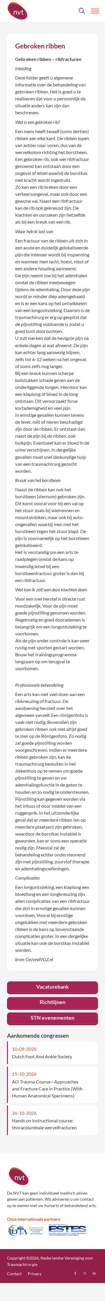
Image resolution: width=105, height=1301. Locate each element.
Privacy (34, 1273)
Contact (14, 1273)
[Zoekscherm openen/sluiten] (82, 11)
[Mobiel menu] (95, 11)
